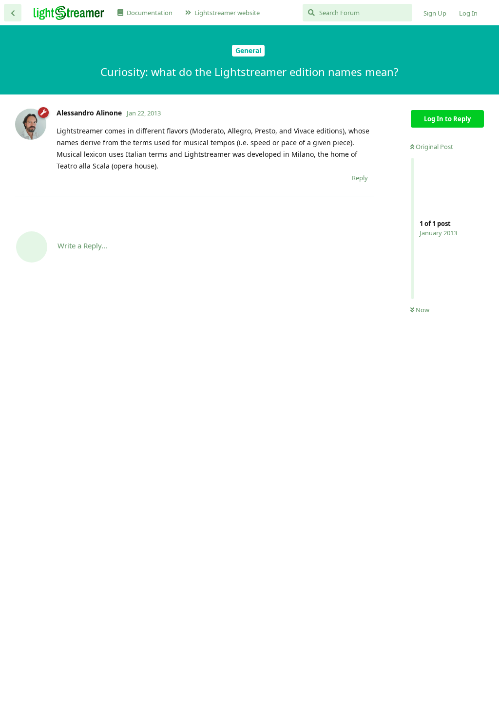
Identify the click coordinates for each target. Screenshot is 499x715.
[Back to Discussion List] (12, 12)
